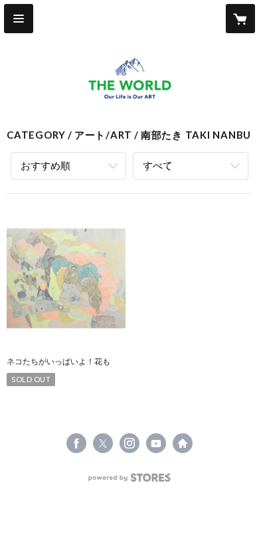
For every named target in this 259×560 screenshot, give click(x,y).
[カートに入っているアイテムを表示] (240, 18)
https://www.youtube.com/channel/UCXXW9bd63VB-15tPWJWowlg (156, 443)
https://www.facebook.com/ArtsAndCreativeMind (76, 443)
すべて (158, 165)
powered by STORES (130, 481)
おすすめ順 (45, 165)
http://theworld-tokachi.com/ (183, 443)
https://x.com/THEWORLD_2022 (103, 443)
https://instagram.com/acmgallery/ (129, 443)
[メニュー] (18, 18)
